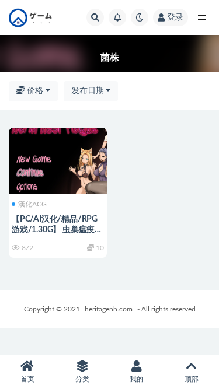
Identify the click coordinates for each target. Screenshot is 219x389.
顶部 (192, 379)
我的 (137, 379)
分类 (82, 379)
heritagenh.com (109, 309)
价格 (34, 91)
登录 (175, 17)
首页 (27, 379)
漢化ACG (32, 204)
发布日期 (87, 91)
